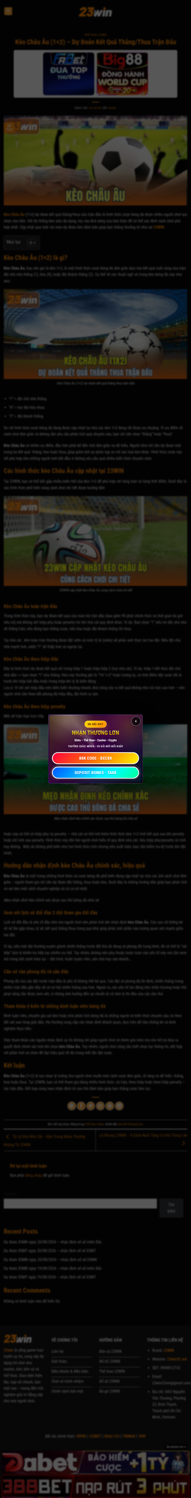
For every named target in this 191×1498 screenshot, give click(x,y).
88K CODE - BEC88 (95, 758)
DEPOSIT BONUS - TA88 (96, 772)
